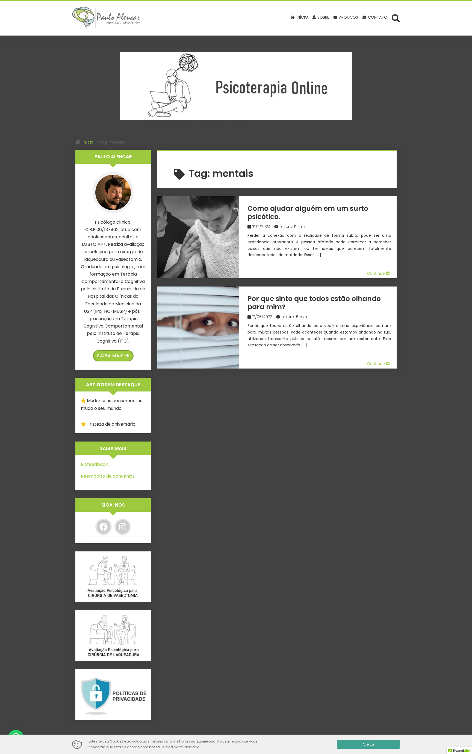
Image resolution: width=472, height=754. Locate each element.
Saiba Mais (110, 356)
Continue (376, 273)
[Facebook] (103, 527)
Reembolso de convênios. (108, 476)
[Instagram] (122, 527)
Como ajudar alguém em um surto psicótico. (307, 212)
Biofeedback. (95, 464)
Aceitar (368, 744)
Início (87, 142)
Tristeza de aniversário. (111, 424)
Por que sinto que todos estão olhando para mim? (314, 303)
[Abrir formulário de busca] (396, 18)
